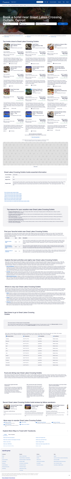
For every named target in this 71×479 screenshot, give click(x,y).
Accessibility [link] (39, 463)
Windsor (8, 297)
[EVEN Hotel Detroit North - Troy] (13, 121)
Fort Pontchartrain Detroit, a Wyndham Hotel (8, 246)
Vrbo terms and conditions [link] (41, 461)
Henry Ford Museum (10, 266)
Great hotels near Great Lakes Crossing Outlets (12, 193)
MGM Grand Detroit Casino (11, 276)
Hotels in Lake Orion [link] (7, 441)
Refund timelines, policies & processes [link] (60, 461)
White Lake (8, 301)
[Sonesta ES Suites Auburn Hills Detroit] (57, 76)
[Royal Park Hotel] (13, 99)
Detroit (7, 292)
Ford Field (8, 271)
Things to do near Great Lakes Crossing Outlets (13, 195)
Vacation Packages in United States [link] (25, 459)
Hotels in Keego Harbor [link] (40, 441)
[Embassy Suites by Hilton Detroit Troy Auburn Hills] (35, 99)
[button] (35, 430)
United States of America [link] (15, 5)
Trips (64, 1)
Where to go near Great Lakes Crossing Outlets (13, 196)
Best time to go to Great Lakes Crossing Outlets (13, 198)
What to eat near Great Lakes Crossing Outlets (12, 199)
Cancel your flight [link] (56, 459)
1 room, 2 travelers (42, 24)
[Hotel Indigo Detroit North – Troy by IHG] (35, 121)
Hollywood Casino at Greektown (9, 251)
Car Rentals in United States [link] (23, 463)
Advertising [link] (4, 468)
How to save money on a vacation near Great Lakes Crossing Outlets (16, 200)
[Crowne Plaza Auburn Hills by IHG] (13, 76)
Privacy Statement (5, 477)
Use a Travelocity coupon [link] (58, 463)
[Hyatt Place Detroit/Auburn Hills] (35, 54)
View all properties (35, 137)
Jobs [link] (3, 457)
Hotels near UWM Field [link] (7, 443)
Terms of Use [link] (39, 459)
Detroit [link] (25, 5)
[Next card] (67, 410)
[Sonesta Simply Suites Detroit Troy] (57, 121)
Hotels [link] (9, 5)
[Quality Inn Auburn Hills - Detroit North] (57, 54)
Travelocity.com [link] (4, 5)
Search (62, 23)
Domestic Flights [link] (22, 461)
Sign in (67, 1)
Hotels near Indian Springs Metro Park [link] (43, 443)
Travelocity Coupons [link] (22, 466)
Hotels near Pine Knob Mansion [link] (9, 437)
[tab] (5, 434)
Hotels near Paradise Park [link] (40, 437)
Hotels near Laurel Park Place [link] (41, 439)
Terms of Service (12, 477)
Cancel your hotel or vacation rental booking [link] (61, 457)
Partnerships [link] (4, 461)
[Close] (69, 475)
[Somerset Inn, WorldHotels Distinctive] (57, 99)
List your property (53, 1)
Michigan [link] (21, 5)
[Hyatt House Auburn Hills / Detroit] (13, 54)
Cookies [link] (38, 457)
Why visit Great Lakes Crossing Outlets (11, 192)
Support (59, 1)
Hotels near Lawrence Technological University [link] (11, 439)
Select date (7, 24)
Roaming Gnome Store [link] (5, 466)
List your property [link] (5, 459)
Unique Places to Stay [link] (22, 468)
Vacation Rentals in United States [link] (24, 457)
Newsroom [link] (4, 463)
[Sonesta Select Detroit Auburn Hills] (35, 76)
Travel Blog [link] (21, 470)
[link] (11, 423)
